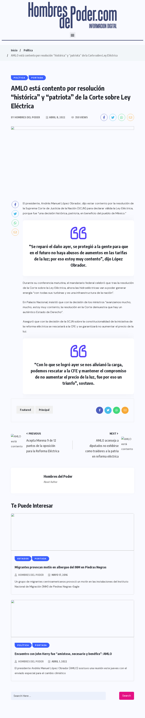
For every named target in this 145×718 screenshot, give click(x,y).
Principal (44, 409)
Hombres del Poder (31, 574)
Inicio (14, 50)
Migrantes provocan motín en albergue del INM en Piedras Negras (60, 567)
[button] (73, 35)
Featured (25, 409)
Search (126, 695)
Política (28, 50)
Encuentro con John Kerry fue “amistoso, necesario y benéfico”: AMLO (63, 654)
